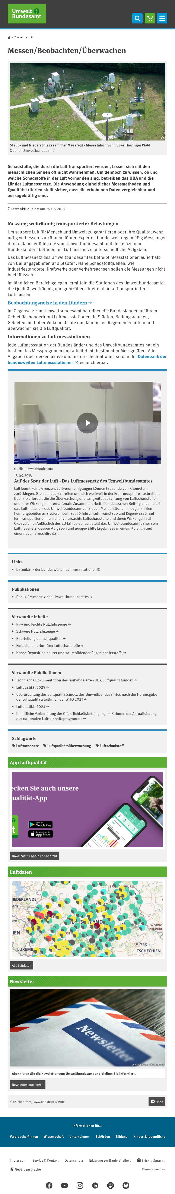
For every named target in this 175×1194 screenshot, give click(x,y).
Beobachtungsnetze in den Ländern (47, 302)
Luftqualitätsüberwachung (69, 745)
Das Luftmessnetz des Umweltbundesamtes (52, 596)
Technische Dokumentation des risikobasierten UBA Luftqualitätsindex (74, 679)
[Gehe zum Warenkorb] (150, 18)
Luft (30, 37)
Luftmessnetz (27, 745)
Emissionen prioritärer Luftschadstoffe (48, 645)
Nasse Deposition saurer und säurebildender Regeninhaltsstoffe (69, 652)
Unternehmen (79, 1136)
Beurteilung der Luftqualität (39, 638)
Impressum (18, 1160)
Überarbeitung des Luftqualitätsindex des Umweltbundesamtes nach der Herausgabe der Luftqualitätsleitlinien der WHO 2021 (86, 696)
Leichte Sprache (153, 1160)
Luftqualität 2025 (30, 687)
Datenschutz (74, 1160)
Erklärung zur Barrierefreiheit (110, 1160)
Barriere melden (153, 1168)
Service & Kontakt (45, 1160)
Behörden (102, 1136)
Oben (159, 1102)
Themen (19, 37)
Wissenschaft (54, 1136)
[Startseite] (27, 13)
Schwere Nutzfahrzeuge (35, 631)
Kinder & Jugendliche (149, 1136)
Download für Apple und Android (34, 855)
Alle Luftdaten (21, 965)
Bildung (122, 1136)
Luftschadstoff (112, 745)
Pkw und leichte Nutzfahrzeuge (41, 624)
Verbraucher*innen (24, 1136)
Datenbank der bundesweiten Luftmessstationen (56, 569)
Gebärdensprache (28, 1169)
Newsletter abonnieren (27, 1084)
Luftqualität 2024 (30, 706)
